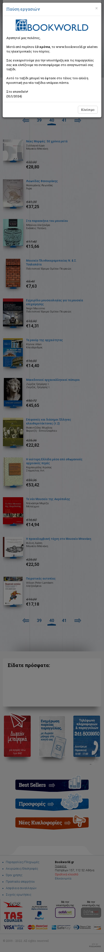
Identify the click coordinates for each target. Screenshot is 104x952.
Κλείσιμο (88, 109)
